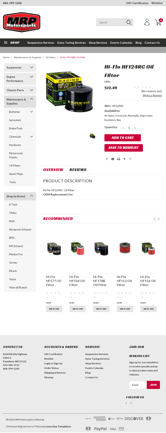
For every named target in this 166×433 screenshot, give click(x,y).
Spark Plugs (16, 173)
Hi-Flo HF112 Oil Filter (124, 281)
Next (158, 218)
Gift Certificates (137, 3)
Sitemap (48, 377)
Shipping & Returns (55, 372)
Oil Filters (51, 57)
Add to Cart (54, 309)
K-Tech (13, 204)
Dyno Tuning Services (71, 42)
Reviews (77, 169)
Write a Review (152, 95)
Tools (12, 182)
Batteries (14, 111)
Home (6, 57)
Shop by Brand (15, 196)
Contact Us (152, 42)
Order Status (51, 368)
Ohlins (13, 212)
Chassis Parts (15, 90)
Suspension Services (40, 42)
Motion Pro (16, 254)
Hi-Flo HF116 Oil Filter (147, 281)
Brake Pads (15, 128)
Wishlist (157, 3)
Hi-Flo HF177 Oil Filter (53, 281)
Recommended (58, 218)
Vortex (13, 262)
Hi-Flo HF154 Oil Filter (77, 281)
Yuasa (12, 279)
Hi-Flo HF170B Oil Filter (100, 281)
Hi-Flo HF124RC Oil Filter (72, 57)
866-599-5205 (12, 3)
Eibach (13, 270)
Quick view (54, 248)
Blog (138, 42)
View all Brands (18, 287)
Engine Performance (14, 78)
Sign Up (58, 363)
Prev (154, 218)
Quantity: (111, 127)
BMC (12, 237)
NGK (12, 221)
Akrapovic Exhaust (20, 229)
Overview (53, 169)
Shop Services (98, 42)
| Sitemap (39, 419)
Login (47, 363)
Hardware (15, 145)
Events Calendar (121, 42)
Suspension (13, 67)
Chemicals (15, 136)
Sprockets (15, 120)
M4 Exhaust (16, 246)
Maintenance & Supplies (27, 57)
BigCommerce (26, 426)
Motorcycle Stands (16, 155)
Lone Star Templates (58, 426)
